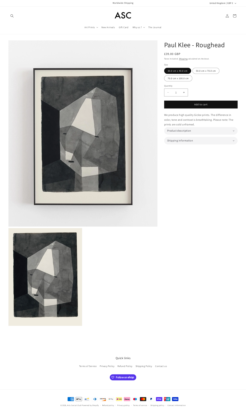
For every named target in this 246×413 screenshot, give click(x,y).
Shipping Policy (144, 366)
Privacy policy (123, 405)
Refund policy (108, 405)
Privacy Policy (107, 366)
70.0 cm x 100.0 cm (178, 78)
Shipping (183, 58)
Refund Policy (124, 366)
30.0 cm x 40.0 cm (178, 70)
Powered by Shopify (90, 405)
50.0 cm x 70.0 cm (206, 70)
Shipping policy (157, 405)
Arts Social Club (74, 405)
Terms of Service (88, 366)
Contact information (177, 405)
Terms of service (140, 405)
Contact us (161, 366)
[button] (12, 16)
